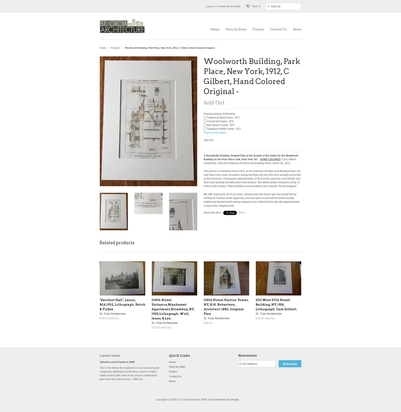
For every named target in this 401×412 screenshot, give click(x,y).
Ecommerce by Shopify (226, 399)
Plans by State (177, 366)
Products (115, 48)
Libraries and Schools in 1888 (117, 362)
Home (172, 362)
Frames (173, 371)
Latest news (110, 355)
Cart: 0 (256, 6)
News (172, 381)
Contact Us (175, 376)
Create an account (229, 6)
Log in (210, 6)
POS (204, 399)
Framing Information (215, 132)
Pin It (242, 212)
